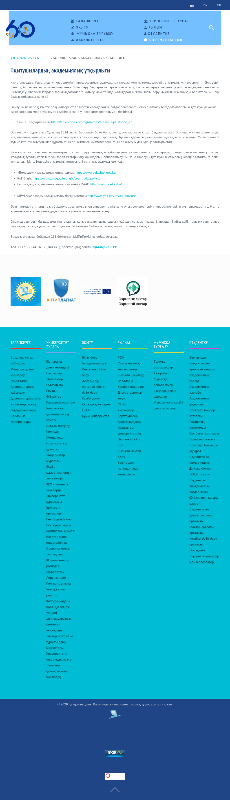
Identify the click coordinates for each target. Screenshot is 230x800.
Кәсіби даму (91, 398)
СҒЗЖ (122, 404)
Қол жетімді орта (58, 583)
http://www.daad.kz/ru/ (106, 184)
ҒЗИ (121, 445)
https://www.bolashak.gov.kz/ (95, 172)
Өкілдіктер (53, 396)
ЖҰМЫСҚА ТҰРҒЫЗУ (94, 34)
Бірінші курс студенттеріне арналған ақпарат (202, 363)
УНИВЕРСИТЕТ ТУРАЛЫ (170, 21)
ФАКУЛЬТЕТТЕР (89, 40)
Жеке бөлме (201, 468)
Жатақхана (197, 550)
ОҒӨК (86, 410)
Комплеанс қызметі (60, 531)
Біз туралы (54, 361)
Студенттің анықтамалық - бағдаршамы (200, 486)
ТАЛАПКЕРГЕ (87, 21)
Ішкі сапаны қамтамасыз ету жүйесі (58, 414)
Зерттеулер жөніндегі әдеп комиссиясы (128, 468)
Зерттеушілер (128, 416)
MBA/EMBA (19, 381)
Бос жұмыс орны (58, 525)
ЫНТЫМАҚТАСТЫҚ (165, 40)
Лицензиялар (56, 577)
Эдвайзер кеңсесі (202, 439)
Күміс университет (95, 416)
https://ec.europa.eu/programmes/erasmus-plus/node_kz (91, 122)
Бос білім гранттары (204, 433)
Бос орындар (163, 367)
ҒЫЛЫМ (155, 27)
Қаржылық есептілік (60, 402)
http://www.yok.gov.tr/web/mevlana (112, 195)
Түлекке (159, 361)
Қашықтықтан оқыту (96, 404)
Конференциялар (131, 386)
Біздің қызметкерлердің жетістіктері (58, 472)
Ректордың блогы (58, 519)
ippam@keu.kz (104, 247)
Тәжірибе (160, 373)
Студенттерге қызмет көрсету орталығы (200, 515)
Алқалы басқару (58, 426)
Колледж (52, 431)
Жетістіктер (54, 379)
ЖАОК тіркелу (199, 474)
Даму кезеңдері (57, 367)
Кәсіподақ (53, 677)
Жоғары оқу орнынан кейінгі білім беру (93, 386)
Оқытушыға (54, 385)
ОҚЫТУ (81, 27)
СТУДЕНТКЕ (158, 34)
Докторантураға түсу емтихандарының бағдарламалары (26, 404)
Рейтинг (52, 390)
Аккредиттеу (55, 572)
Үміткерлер (126, 410)
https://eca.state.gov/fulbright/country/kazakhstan (67, 178)
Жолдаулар (54, 437)
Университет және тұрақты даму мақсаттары (59, 641)
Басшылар (54, 373)
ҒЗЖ (121, 357)
